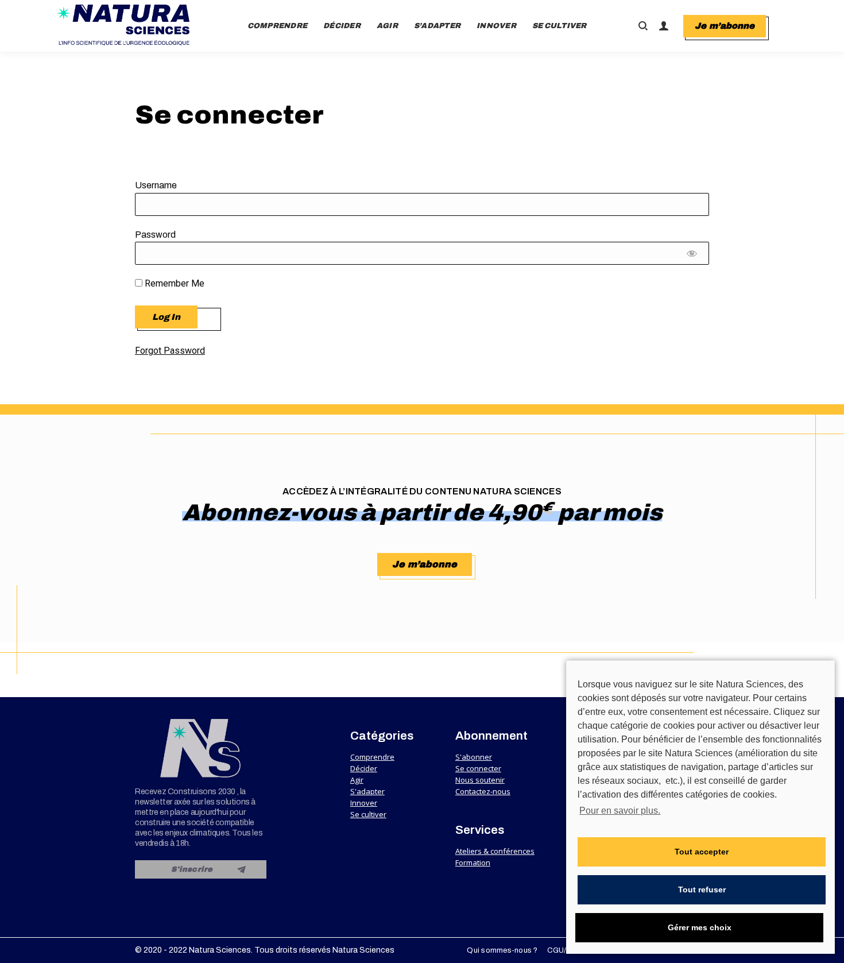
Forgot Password (170, 350)
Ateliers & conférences (495, 851)
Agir (356, 780)
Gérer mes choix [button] (699, 927)
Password (155, 234)
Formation (472, 862)
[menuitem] (277, 25)
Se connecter (478, 768)
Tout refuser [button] (702, 889)
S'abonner (473, 757)
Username (156, 185)
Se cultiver (368, 814)
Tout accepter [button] (702, 851)
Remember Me (173, 283)
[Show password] (692, 256)
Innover (363, 803)
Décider (363, 768)
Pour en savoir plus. (619, 810)
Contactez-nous (482, 791)
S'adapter (367, 791)
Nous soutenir (480, 780)
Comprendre (372, 757)
